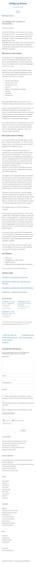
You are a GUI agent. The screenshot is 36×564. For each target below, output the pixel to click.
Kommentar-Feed (6, 540)
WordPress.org (6, 542)
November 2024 (6, 489)
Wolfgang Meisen (18, 3)
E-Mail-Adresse (7, 382)
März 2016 (4, 498)
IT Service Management (8, 519)
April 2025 (4, 483)
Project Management (7, 525)
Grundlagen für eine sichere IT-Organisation (15, 277)
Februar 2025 (5, 485)
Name (4, 376)
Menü (18, 11)
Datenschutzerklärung (8, 550)
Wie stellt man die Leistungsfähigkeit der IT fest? (14, 441)
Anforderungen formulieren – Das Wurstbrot (13, 443)
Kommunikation (6, 521)
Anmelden (4, 535)
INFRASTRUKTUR (6, 514)
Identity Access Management (9, 512)
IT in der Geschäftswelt (8, 516)
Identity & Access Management (10, 445)
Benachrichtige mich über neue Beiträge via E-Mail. (17, 410)
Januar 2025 (5, 487)
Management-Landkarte (14, 324)
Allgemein (4, 508)
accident (4, 464)
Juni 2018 (4, 495)
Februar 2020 (5, 493)
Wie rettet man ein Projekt (9, 449)
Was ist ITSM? (12, 468)
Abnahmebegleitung (7, 460)
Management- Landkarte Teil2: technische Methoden (17, 288)
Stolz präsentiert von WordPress (22, 561)
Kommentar (6, 356)
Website (4, 389)
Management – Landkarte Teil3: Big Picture (14, 292)
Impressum (5, 548)
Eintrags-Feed (5, 537)
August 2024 (5, 491)
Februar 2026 (5, 481)
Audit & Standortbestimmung (9, 510)
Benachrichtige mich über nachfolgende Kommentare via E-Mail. (18, 404)
